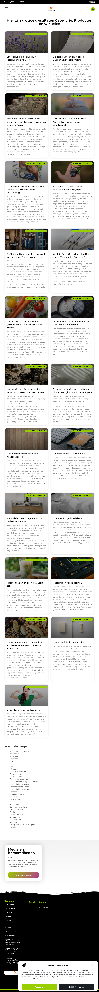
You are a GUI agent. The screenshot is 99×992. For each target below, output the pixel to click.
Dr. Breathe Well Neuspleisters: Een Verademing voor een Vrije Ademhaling (25, 189)
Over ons (8, 916)
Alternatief (14, 754)
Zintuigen (14, 827)
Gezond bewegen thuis (19, 779)
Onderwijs (14, 797)
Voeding (13, 822)
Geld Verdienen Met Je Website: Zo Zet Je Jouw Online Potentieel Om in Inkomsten (12, 951)
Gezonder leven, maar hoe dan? (23, 710)
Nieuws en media (17, 794)
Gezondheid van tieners (20, 787)
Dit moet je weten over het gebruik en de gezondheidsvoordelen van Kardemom (25, 645)
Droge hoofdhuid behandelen (69, 642)
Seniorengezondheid (18, 807)
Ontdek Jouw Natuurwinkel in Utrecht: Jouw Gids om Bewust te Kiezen (24, 324)
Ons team (9, 920)
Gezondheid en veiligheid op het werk (26, 782)
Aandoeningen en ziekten (20, 751)
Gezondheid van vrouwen (20, 789)
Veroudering (15, 817)
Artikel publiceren (11, 924)
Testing (13, 812)
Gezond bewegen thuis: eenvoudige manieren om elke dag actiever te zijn (12, 961)
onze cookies (53, 979)
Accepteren (39, 987)
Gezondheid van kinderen (20, 784)
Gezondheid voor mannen (21, 792)
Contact (8, 928)
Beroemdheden (11, 904)
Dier (11, 766)
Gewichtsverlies (16, 776)
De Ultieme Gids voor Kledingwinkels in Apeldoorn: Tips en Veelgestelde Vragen (26, 257)
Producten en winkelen (19, 802)
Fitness (13, 769)
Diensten (13, 764)
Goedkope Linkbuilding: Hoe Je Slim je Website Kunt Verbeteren (12, 941)
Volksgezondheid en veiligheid (22, 825)
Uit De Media (10, 908)
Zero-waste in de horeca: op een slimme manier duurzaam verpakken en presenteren (26, 122)
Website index (10, 931)
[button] (93, 965)
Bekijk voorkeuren (76, 987)
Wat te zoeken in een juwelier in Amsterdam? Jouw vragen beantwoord (70, 122)
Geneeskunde (15, 774)
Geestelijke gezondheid (19, 771)
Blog (12, 761)
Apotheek (14, 756)
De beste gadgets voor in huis (69, 453)
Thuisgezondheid (17, 814)
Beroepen (14, 759)
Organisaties (15, 799)
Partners (8, 912)
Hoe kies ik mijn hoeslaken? (67, 518)
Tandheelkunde (16, 809)
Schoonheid (15, 804)
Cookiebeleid (10, 935)
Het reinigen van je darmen (67, 583)
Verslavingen (15, 820)
